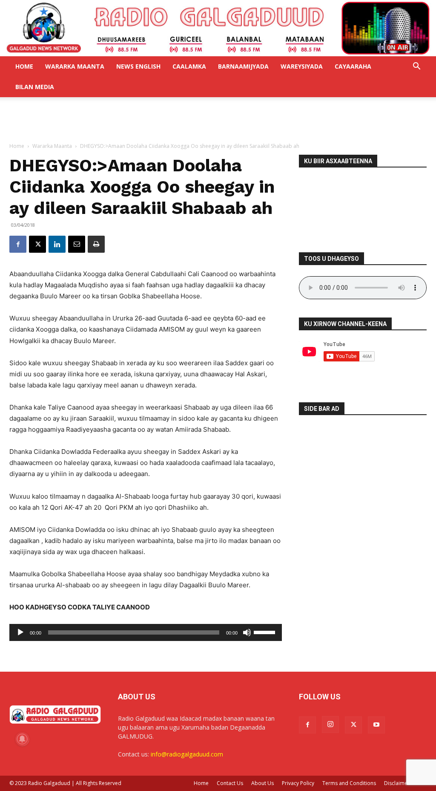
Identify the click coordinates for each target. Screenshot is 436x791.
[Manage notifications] (22, 739)
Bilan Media (34, 87)
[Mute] (247, 632)
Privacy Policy (298, 783)
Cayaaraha (353, 66)
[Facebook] (17, 244)
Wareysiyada (302, 66)
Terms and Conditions (349, 783)
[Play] (20, 632)
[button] (416, 67)
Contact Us (230, 783)
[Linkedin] (57, 244)
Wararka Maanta (74, 66)
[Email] (76, 244)
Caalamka (189, 66)
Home (24, 66)
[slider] (266, 631)
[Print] (96, 244)
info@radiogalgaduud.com (187, 754)
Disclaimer (397, 783)
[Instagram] (330, 724)
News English (138, 66)
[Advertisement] (218, 120)
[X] (37, 244)
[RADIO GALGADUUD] (218, 28)
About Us (262, 783)
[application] (145, 632)
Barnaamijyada (243, 66)
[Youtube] (376, 724)
